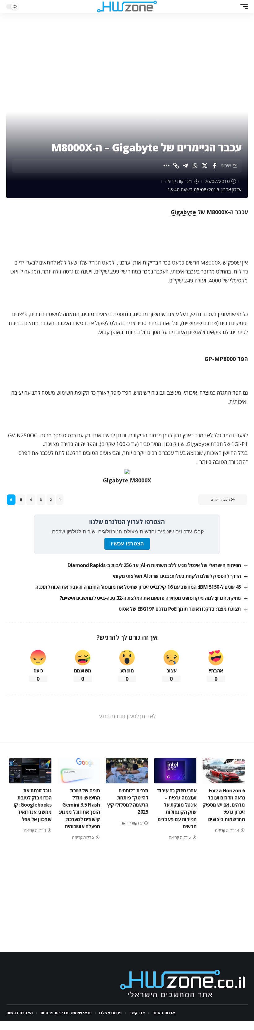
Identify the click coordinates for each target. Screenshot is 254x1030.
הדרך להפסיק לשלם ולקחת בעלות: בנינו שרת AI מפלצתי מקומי (177, 576)
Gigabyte (183, 212)
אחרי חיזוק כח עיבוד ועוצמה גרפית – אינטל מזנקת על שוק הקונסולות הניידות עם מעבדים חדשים (177, 808)
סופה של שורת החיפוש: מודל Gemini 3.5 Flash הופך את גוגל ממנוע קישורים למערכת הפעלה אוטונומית (79, 808)
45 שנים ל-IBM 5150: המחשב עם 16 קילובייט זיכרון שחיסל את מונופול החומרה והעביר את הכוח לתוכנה (138, 586)
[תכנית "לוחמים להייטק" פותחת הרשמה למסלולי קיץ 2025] (127, 770)
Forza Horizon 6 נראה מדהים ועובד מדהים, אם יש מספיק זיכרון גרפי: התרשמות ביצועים (224, 805)
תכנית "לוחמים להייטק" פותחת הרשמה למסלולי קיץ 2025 (127, 801)
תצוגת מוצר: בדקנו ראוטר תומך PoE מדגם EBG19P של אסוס (180, 608)
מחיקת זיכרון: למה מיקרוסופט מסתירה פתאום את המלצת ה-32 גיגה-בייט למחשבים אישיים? (150, 598)
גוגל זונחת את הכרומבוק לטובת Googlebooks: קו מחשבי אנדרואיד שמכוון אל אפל (33, 805)
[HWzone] (127, 6)
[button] (242, 6)
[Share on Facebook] (214, 166)
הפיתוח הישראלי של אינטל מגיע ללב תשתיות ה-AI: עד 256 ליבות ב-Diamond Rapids (154, 565)
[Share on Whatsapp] (195, 166)
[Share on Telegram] (185, 166)
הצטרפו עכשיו (127, 544)
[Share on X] (204, 166)
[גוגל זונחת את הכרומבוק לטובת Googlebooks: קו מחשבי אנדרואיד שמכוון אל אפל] (30, 770)
